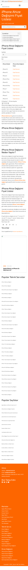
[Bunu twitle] (9, 225)
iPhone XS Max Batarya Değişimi (8, 371)
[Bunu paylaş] (6, 225)
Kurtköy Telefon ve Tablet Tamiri (8, 447)
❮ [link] (2, 103)
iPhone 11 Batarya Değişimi (7, 382)
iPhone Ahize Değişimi (8, 37)
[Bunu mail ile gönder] (3, 225)
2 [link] (5, 103)
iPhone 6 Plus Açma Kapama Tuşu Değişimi (10, 324)
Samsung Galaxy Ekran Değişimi (9, 559)
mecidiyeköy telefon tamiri (7, 432)
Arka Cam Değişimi (6, 535)
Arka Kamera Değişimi (7, 537)
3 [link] (6, 103)
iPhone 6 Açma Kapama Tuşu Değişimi (9, 316)
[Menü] (23, 5)
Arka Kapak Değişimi (7, 533)
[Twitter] (4, 482)
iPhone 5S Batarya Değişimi (7, 347)
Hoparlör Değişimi (6, 543)
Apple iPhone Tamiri (6, 508)
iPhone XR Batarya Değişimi (7, 293)
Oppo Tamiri (4, 515)
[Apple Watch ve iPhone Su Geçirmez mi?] (14, 250)
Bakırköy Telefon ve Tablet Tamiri (8, 443)
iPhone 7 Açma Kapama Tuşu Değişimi (9, 359)
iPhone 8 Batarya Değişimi (6, 297)
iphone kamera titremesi (6, 424)
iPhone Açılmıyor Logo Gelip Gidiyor (8, 420)
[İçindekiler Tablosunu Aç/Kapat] (18, 33)
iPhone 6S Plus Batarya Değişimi (8, 305)
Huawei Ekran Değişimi (7, 555)
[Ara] (24, 27)
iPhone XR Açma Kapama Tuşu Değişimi (9, 379)
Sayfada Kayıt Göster (5, 54)
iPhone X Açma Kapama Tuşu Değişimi (9, 313)
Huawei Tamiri (5, 513)
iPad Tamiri (4, 519)
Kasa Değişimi (5, 531)
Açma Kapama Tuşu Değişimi (9, 545)
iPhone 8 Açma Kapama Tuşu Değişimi (9, 336)
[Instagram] (6, 482)
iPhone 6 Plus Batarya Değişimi (7, 328)
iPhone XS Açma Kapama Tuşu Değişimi (9, 390)
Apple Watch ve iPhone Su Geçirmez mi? (11, 269)
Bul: (3, 59)
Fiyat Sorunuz (16, 69)
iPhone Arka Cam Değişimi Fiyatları (8, 408)
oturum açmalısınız (17, 231)
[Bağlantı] (5, 5)
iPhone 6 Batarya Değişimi (6, 394)
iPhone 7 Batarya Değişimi (6, 309)
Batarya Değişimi (6, 539)
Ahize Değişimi (5, 541)
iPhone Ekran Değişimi (7, 551)
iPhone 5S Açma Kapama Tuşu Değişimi (9, 375)
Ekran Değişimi (5, 529)
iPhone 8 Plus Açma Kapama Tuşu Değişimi (10, 289)
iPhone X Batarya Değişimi (6, 281)
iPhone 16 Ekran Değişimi (6, 285)
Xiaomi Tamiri (5, 511)
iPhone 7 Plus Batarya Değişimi (7, 351)
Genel (4, 266)
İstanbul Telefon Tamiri (6, 428)
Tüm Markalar (5, 523)
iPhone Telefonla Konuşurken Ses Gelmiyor (10, 412)
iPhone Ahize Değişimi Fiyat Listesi (12, 15)
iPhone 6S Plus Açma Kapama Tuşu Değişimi (10, 301)
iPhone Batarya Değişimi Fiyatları (8, 459)
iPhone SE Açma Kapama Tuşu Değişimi (9, 386)
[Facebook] (2, 482)
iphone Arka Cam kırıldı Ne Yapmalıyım (9, 416)
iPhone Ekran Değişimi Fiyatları (7, 455)
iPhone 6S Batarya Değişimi (7, 332)
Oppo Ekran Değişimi (7, 557)
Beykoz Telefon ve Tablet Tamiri (7, 451)
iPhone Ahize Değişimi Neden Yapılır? (11, 39)
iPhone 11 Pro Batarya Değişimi (7, 355)
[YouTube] (8, 482)
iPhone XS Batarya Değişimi (7, 320)
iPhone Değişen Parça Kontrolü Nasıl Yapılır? (10, 436)
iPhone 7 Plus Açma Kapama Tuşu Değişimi (10, 363)
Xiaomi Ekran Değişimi (7, 553)
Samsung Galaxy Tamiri (7, 517)
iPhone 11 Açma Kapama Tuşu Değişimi (9, 340)
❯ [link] (8, 103)
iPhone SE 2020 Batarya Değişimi (8, 367)
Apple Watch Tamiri (6, 521)
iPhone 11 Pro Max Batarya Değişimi (8, 344)
